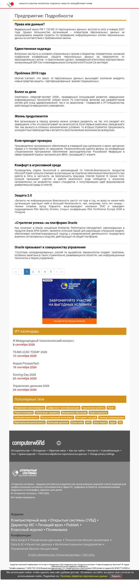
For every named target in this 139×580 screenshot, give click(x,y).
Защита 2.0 (23, 195)
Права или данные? (30, 24)
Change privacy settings (102, 454)
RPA (88, 422)
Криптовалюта (98, 412)
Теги (13, 454)
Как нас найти (77, 450)
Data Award (100, 422)
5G (120, 422)
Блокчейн (77, 422)
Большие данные (58, 422)
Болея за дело (25, 92)
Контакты (93, 450)
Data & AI (17, 544)
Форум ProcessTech (26, 363)
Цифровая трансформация (63, 407)
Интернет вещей (86, 417)
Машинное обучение (74, 412)
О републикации (110, 450)
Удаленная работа (93, 407)
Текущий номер (78, 4)
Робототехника (23, 412)
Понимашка (56, 529)
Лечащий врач (50, 525)
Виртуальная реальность (29, 422)
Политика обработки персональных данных (62, 454)
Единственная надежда (33, 49)
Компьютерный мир (29, 520)
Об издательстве (20, 450)
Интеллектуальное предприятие (78, 544)
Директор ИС (22, 525)
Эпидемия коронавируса (29, 407)
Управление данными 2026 (31, 386)
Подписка (55, 4)
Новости (23, 4)
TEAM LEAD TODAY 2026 (30, 352)
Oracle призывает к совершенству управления (50, 247)
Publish (72, 525)
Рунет (111, 407)
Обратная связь (57, 450)
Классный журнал (27, 529)
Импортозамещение (111, 417)
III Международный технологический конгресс (43, 341)
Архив (89, 4)
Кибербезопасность (26, 417)
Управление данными (46, 540)
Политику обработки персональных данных (84, 576)
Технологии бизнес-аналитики (87, 540)
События (32, 4)
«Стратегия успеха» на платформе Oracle (46, 223)
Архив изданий (27, 454)
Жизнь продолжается (31, 116)
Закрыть (116, 576)
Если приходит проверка (33, 141)
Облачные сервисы (47, 412)
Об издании (39, 450)
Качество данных (39, 544)
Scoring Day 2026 (24, 374)
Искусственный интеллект (57, 417)
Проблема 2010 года (30, 73)
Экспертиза (43, 4)
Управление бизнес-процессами (34, 548)
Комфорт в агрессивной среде (38, 165)
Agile (113, 422)
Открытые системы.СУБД (73, 520)
